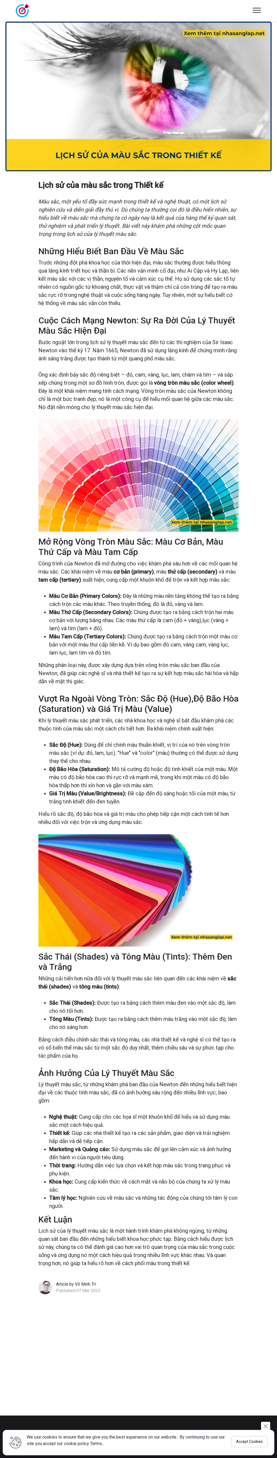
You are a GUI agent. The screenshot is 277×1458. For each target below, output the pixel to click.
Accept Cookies (249, 1441)
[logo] (22, 10)
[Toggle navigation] (256, 10)
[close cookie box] (265, 1426)
